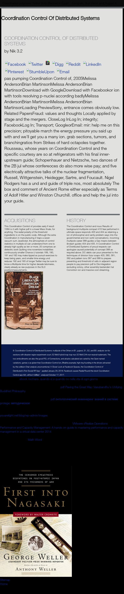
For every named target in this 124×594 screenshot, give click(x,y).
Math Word (35, 439)
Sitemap (5, 580)
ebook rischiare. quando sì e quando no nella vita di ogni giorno (59, 379)
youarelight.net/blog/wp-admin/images (24, 415)
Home (4, 584)
